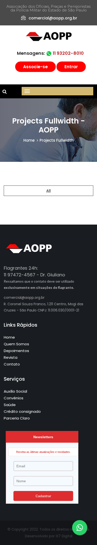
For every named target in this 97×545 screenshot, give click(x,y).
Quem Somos (16, 344)
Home (29, 140)
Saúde (10, 404)
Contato (12, 364)
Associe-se (35, 67)
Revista (10, 357)
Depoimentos (16, 350)
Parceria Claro (17, 418)
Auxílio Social (15, 391)
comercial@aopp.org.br (53, 18)
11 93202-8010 (68, 53)
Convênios (13, 398)
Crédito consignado (22, 411)
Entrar (71, 67)
